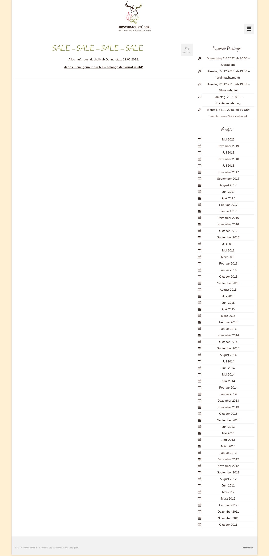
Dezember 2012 (228, 459)
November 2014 (228, 335)
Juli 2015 (228, 296)
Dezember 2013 (228, 400)
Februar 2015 (228, 322)
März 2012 (228, 498)
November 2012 (228, 466)
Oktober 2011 (228, 524)
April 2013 (228, 439)
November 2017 (228, 172)
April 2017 (228, 198)
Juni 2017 (228, 191)
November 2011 (228, 518)
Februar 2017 (228, 204)
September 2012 (228, 472)
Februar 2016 (228, 263)
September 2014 (228, 348)
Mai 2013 (228, 433)
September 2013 (228, 420)
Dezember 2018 (228, 159)
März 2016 (228, 257)
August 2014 (228, 355)
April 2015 (228, 309)
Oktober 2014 (228, 341)
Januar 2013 (228, 452)
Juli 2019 (228, 152)
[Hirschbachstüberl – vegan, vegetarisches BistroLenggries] (134, 16)
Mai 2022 (228, 139)
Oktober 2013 (228, 413)
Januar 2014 (228, 394)
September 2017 (228, 178)
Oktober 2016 (228, 231)
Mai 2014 (228, 374)
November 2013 (228, 407)
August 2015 (228, 289)
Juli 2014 (228, 361)
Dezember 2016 (228, 217)
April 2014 (228, 381)
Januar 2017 (228, 211)
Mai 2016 (228, 250)
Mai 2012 (228, 492)
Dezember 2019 (228, 146)
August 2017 (228, 185)
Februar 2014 (228, 387)
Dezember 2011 (228, 511)
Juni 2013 (228, 426)
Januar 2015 (228, 328)
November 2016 (228, 224)
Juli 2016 (228, 244)
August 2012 (228, 479)
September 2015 (228, 283)
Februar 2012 (228, 505)
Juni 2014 (228, 368)
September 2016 (228, 237)
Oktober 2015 (228, 276)
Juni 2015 (228, 302)
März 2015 (228, 315)
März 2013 (228, 446)
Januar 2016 (228, 270)
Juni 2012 (228, 485)
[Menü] (249, 29)
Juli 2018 (228, 165)
